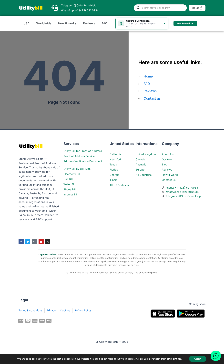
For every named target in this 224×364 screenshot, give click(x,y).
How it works (67, 23)
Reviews (89, 23)
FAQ (104, 23)
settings (177, 358)
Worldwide (43, 23)
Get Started (183, 23)
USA (26, 23)
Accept (197, 358)
